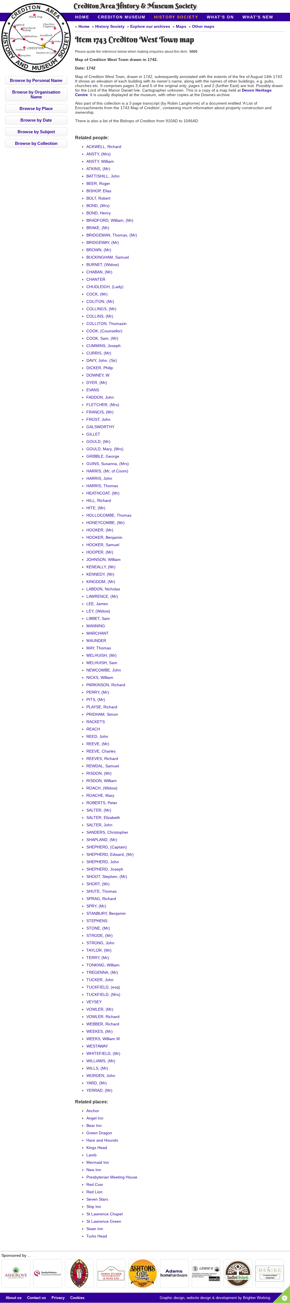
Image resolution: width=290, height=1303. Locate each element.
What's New (257, 17)
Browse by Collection (36, 143)
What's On (220, 17)
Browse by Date (36, 120)
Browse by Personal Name (36, 80)
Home (82, 17)
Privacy (58, 1298)
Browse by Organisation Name (36, 94)
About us (14, 1298)
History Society (176, 17)
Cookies (77, 1298)
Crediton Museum (122, 17)
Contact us (36, 1298)
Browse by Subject (36, 131)
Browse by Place (36, 108)
